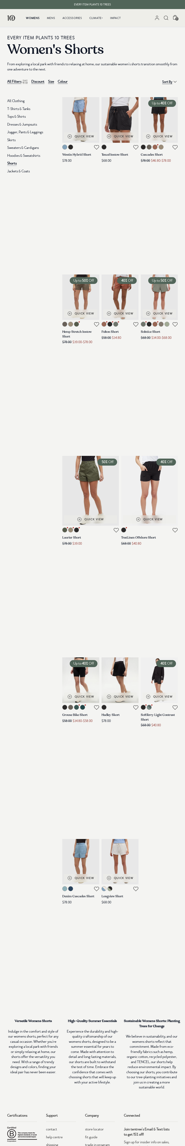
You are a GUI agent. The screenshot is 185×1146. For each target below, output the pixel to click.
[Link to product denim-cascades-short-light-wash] (80, 862)
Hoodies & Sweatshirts (23, 155)
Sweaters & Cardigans (23, 147)
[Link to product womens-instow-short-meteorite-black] (120, 120)
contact (51, 1129)
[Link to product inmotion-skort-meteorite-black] (120, 680)
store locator (94, 1129)
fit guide (91, 1137)
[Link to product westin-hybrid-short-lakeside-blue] (80, 120)
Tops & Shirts (16, 116)
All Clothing (16, 101)
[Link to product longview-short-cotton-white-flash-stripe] (120, 862)
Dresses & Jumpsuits (22, 124)
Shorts (12, 163)
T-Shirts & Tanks (18, 109)
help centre (54, 1137)
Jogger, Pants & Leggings (25, 132)
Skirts (11, 140)
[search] (166, 18)
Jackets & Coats (18, 171)
